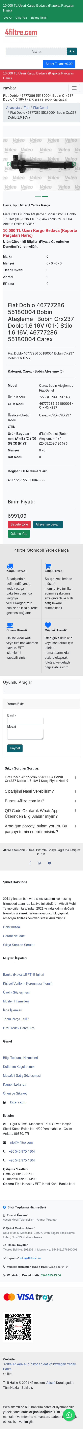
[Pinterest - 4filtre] (51, 863)
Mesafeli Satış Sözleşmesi (22, 1075)
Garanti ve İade (14, 936)
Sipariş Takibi (38, 18)
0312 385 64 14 (59, 1267)
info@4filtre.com (30, 1258)
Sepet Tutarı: (59, 64)
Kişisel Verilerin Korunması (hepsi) (27, 983)
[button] (41, 164)
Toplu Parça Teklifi (16, 1019)
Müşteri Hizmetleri (16, 1001)
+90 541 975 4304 (22, 1160)
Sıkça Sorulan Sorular (18, 945)
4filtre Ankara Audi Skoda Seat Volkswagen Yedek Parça (39, 1366)
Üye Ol (7, 18)
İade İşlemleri (12, 1010)
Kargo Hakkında (14, 1084)
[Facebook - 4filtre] (31, 863)
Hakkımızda (11, 927)
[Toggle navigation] (74, 88)
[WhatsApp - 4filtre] (41, 863)
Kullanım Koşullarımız (18, 1066)
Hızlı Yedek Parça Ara (18, 1028)
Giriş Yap (21, 18)
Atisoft (50, 1382)
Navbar (9, 88)
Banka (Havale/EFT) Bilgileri (23, 974)
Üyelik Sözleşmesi (16, 992)
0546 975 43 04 (51, 1275)
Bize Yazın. (18, 1102)
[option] (41, 164)
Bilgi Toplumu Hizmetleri (20, 1057)
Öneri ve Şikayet (15, 1093)
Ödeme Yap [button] (18, 533)
